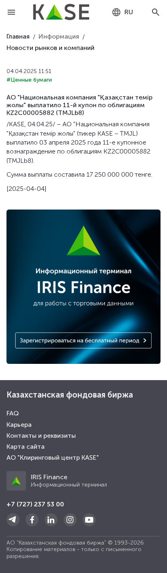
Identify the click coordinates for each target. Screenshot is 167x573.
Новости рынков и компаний (50, 48)
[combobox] (122, 12)
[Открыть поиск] (156, 12)
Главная (18, 36)
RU (128, 12)
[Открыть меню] (11, 12)
